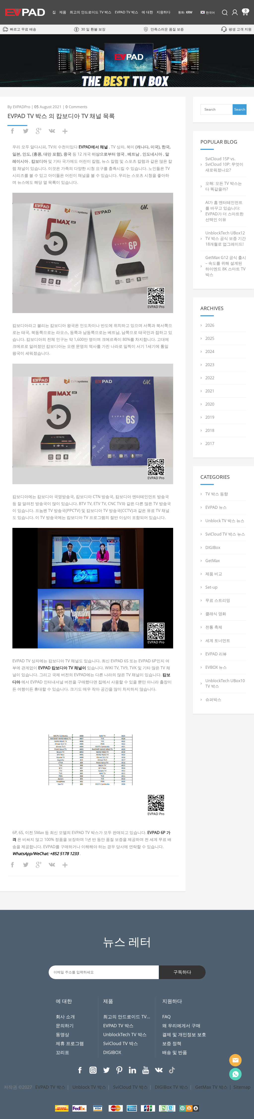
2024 (209, 351)
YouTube (146, 1070)
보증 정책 (171, 1043)
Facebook (80, 1070)
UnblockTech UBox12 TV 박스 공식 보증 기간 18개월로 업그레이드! (225, 238)
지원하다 (163, 12)
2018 (209, 430)
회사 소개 (65, 1017)
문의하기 (65, 1025)
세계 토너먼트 (217, 640)
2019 (209, 417)
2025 (209, 338)
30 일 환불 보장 (93, 29)
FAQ (166, 1017)
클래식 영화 (215, 613)
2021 (209, 391)
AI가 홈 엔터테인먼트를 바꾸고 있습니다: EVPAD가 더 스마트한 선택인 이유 (224, 211)
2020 (209, 404)
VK (159, 1070)
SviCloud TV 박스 (120, 1043)
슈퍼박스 (213, 699)
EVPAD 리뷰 (216, 654)
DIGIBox (212, 547)
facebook (12, 131)
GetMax (212, 560)
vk (52, 131)
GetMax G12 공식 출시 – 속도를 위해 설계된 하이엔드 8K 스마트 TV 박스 (225, 266)
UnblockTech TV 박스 (125, 1034)
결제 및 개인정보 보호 (184, 1034)
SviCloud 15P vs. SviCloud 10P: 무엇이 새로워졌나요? (224, 164)
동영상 (62, 1034)
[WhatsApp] (235, 1074)
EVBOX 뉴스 (216, 667)
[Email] (235, 1060)
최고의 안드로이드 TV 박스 (90, 12)
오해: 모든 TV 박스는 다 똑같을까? (223, 186)
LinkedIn (132, 1070)
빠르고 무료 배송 (23, 29)
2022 (209, 378)
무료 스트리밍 (217, 600)
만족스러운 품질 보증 (167, 29)
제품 (62, 12)
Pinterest (119, 1070)
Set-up (211, 587)
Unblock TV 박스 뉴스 (224, 520)
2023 (209, 364)
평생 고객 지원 (240, 29)
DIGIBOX (112, 1052)
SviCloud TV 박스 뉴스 (225, 534)
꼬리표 (62, 1052)
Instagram (93, 1070)
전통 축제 (213, 627)
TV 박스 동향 (216, 494)
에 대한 (147, 12)
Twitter (106, 1070)
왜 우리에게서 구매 (181, 1025)
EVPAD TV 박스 (126, 12)
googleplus (39, 131)
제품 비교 (213, 573)
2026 (209, 325)
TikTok (172, 1070)
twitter (26, 131)
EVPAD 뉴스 (216, 507)
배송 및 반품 (174, 1052)
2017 (209, 443)
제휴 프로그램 (70, 1043)
